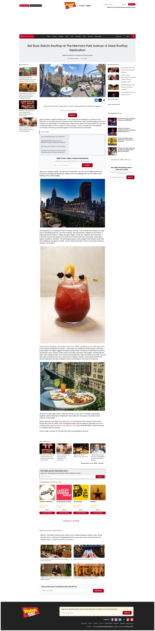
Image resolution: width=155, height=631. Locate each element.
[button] (133, 36)
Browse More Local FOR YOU (92, 463)
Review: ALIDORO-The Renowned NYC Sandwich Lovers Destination (26, 125)
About (90, 623)
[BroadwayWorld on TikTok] (124, 619)
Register (118, 36)
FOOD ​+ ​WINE (85, 6)
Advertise (84, 623)
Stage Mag (98, 36)
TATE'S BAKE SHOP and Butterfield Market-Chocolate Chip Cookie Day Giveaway (27, 75)
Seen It (47, 510)
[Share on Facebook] (96, 100)
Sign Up (72, 115)
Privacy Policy (129, 626)
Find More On (71, 521)
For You (47, 441)
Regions (116, 623)
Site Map (122, 623)
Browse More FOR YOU (120, 160)
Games (90, 36)
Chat (66, 36)
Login (127, 36)
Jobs (72, 36)
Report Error (129, 623)
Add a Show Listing (36, 5)
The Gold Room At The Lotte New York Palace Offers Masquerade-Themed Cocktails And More (27, 91)
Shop (84, 36)
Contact (95, 623)
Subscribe (98, 591)
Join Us (101, 623)
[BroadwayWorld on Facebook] (112, 619)
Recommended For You (115, 113)
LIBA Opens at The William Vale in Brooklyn (53, 146)
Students (78, 36)
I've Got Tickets (47, 513)
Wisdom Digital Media (106, 626)
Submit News (108, 623)
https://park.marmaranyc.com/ (64, 425)
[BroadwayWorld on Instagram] (116, 619)
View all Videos (112, 99)
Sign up (130, 177)
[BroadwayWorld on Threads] (128, 619)
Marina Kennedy (56, 530)
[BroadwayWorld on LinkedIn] (120, 619)
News (49, 36)
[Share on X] (100, 100)
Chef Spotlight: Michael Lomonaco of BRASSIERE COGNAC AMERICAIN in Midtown (53, 141)
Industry (61, 36)
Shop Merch (25, 5)
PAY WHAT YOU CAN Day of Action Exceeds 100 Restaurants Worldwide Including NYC (26, 108)
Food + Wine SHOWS (114, 104)
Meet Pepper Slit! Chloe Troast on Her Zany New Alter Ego (128, 70)
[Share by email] (104, 100)
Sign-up (124, 4)
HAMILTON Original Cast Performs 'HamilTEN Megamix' (128, 87)
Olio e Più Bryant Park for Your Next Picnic (53, 136)
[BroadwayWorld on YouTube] (131, 619)
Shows (55, 36)
